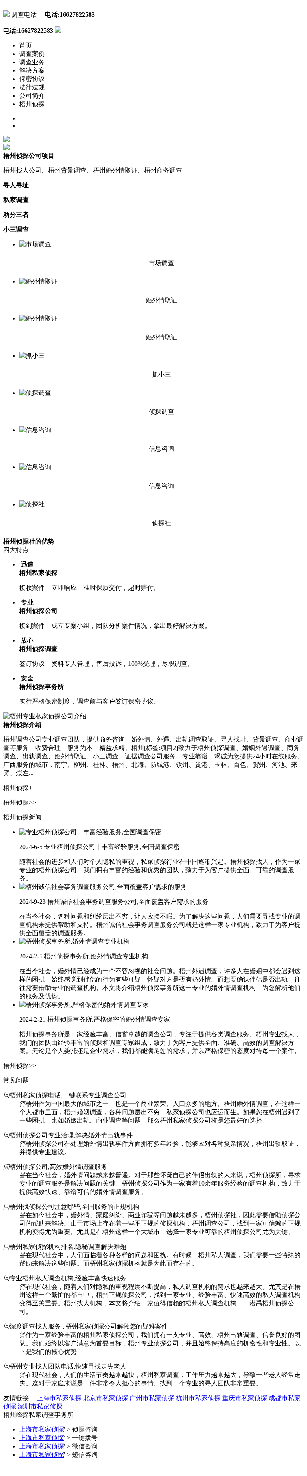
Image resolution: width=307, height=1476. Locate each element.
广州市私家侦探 (152, 1398)
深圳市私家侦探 (40, 1406)
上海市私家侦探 (59, 1398)
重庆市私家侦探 (244, 1398)
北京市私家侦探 (105, 1398)
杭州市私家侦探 (198, 1398)
